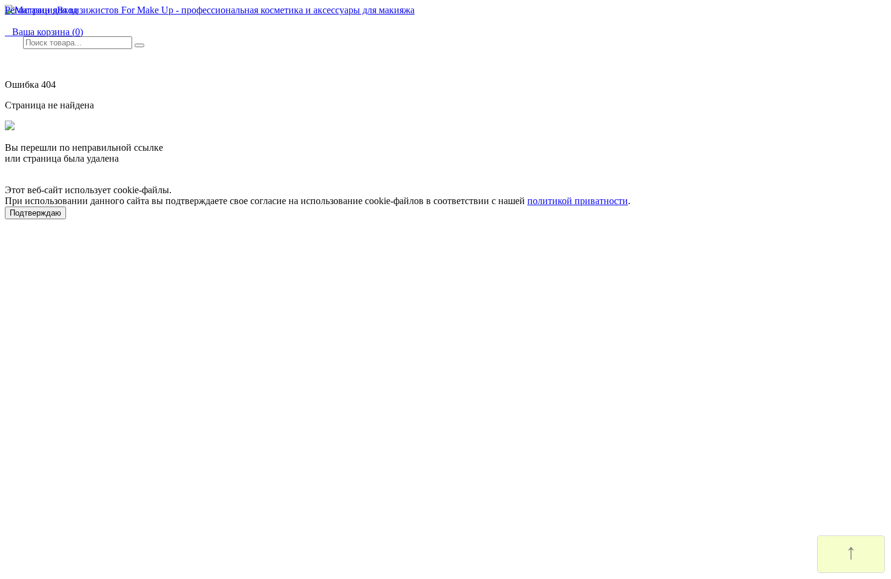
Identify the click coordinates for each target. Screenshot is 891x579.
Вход (67, 10)
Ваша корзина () (44, 32)
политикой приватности (577, 201)
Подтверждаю (35, 212)
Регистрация (31, 10)
